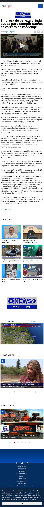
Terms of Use (22, 483)
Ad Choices (22, 471)
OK (22, 503)
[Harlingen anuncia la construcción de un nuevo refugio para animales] (32, 232)
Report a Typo (6, 210)
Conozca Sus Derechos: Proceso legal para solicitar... (31, 261)
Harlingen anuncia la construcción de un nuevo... (31, 241)
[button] (22, 46)
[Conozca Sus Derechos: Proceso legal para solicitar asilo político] (32, 252)
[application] (22, 46)
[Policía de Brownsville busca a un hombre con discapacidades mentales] (11, 271)
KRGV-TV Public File (22, 474)
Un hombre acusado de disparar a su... (9, 241)
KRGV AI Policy (22, 478)
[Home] (14, 6)
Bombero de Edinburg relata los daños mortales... (11, 261)
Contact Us (22, 476)
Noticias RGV (14, 31)
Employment (22, 469)
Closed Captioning (22, 466)
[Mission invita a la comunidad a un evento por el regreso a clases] (32, 271)
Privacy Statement (22, 481)
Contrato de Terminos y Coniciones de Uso (22, 486)
